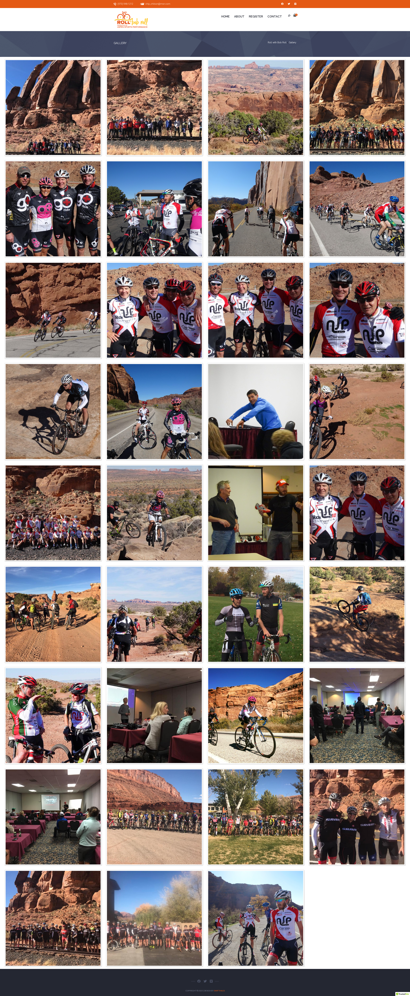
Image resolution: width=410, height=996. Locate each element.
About (239, 16)
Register (256, 16)
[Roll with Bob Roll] (134, 19)
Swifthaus (219, 990)
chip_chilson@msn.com (157, 4)
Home (225, 16)
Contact (274, 16)
